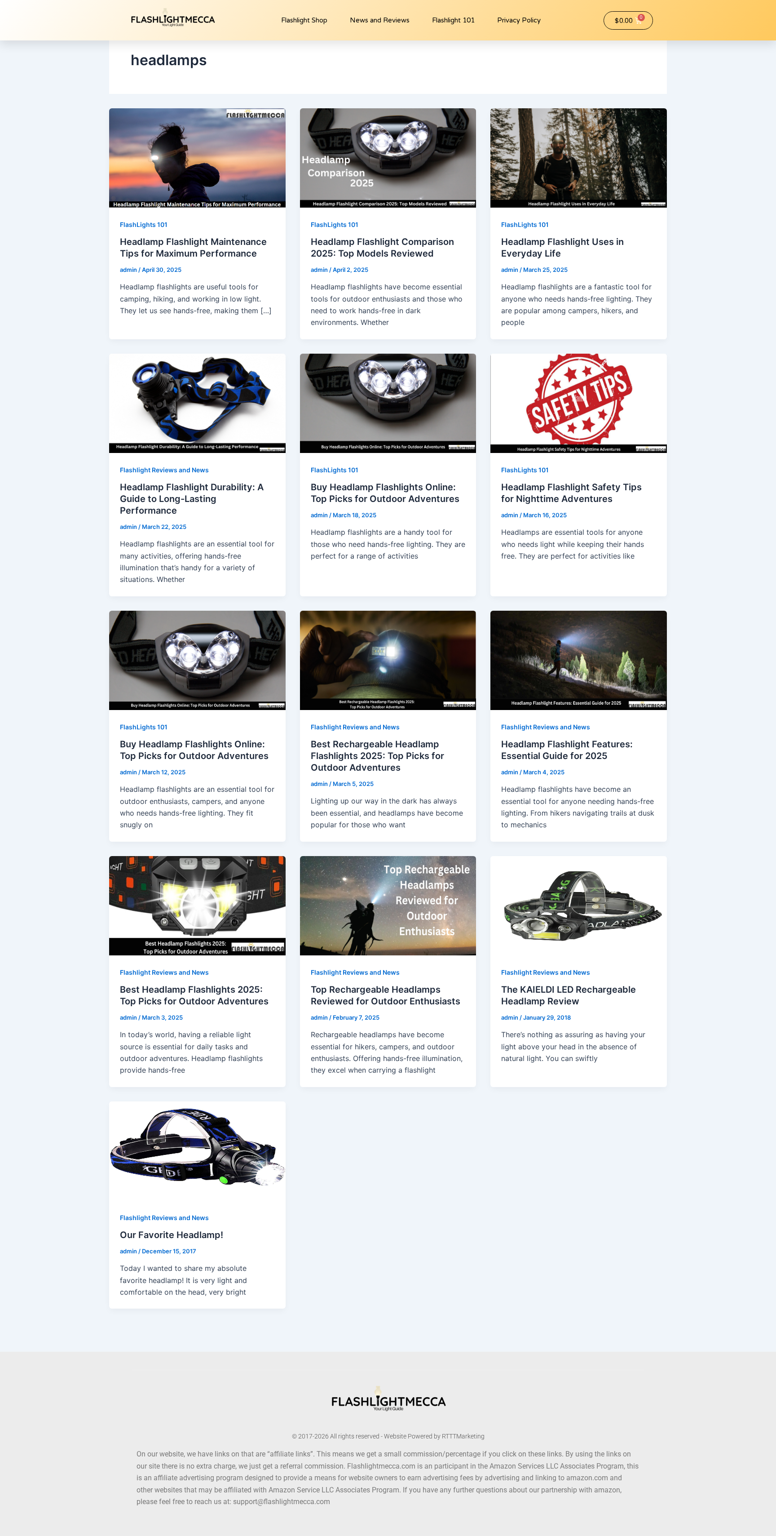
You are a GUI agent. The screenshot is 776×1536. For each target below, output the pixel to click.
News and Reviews (380, 20)
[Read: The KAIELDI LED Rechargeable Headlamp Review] (578, 905)
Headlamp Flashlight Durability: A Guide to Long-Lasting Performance (192, 499)
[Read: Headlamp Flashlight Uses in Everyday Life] (578, 157)
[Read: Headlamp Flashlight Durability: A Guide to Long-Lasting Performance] (197, 402)
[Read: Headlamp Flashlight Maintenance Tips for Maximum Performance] (197, 157)
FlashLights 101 (144, 224)
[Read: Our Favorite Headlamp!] (197, 1150)
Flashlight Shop (304, 20)
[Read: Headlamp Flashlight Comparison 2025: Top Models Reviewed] (388, 157)
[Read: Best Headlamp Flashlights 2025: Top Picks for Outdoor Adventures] (197, 905)
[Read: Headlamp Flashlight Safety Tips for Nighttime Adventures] (578, 402)
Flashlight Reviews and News (164, 470)
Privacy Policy (519, 20)
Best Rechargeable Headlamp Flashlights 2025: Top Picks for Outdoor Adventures (377, 756)
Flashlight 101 (453, 20)
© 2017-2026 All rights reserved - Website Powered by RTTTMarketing (388, 1436)
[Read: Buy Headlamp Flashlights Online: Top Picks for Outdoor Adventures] (388, 402)
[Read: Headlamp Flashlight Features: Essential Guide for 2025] (578, 659)
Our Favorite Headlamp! (171, 1235)
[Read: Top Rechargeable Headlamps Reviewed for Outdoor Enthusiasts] (388, 905)
